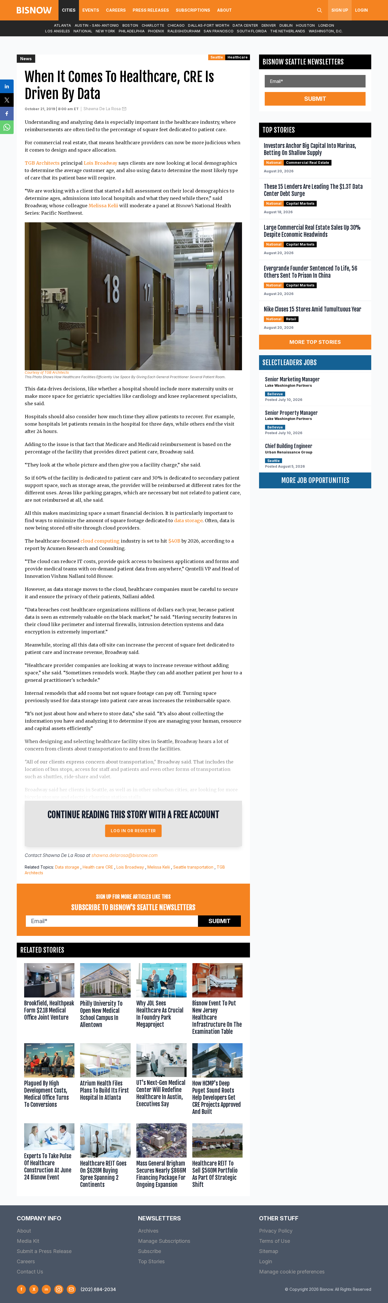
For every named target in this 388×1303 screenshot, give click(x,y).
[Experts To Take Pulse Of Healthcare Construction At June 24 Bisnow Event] (49, 1156)
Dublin (286, 25)
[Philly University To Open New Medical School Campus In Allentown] (105, 1000)
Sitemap (268, 1251)
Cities (69, 10)
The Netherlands (287, 31)
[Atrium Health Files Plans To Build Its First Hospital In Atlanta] (105, 1080)
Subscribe (149, 1251)
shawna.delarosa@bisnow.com (124, 855)
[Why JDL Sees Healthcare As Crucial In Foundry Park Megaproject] (161, 1000)
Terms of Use (274, 1241)
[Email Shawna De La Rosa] (124, 108)
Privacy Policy (276, 1231)
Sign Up (339, 10)
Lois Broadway (100, 163)
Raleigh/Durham (184, 31)
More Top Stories (315, 342)
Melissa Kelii (103, 205)
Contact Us (30, 1272)
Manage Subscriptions (164, 1241)
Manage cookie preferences (292, 1272)
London (326, 25)
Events (90, 10)
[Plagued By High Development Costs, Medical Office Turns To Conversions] (49, 1080)
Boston (130, 25)
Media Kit (28, 1241)
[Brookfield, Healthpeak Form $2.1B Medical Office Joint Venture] (49, 1000)
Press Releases (151, 10)
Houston (305, 25)
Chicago (176, 25)
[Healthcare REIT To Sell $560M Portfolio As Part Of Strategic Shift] (217, 1156)
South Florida (252, 31)
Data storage (67, 867)
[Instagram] (58, 1289)
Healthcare (238, 57)
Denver (269, 25)
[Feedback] (71, 1289)
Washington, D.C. (326, 31)
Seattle (216, 57)
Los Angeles (57, 31)
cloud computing (100, 541)
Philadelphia (132, 31)
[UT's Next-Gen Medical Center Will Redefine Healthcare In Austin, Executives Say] (161, 1080)
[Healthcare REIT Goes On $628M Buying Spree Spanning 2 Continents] (105, 1156)
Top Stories (151, 1261)
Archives (148, 1231)
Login (361, 10)
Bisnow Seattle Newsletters (303, 62)
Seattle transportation (193, 867)
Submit (219, 921)
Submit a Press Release (44, 1251)
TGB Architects (42, 163)
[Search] (319, 10)
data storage (188, 520)
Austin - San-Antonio (97, 25)
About (224, 10)
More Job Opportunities (315, 480)
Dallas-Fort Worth (208, 25)
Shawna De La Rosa (102, 108)
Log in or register (133, 830)
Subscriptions (193, 10)
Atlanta (62, 25)
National (83, 31)
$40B (174, 541)
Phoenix (156, 31)
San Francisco (218, 31)
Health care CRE (98, 867)
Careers (116, 10)
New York (105, 31)
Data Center (245, 25)
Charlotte (153, 25)
